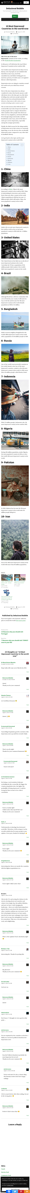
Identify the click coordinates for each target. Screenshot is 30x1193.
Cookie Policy (10, 1185)
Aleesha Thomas (6, 695)
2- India (8, 149)
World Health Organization (13, 60)
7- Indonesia (9, 158)
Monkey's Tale (5, 949)
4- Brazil (8, 153)
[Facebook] (9, 1191)
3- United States (10, 151)
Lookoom (4, 1088)
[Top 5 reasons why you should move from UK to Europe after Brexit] (7, 592)
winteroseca (5, 1030)
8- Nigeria (8, 160)
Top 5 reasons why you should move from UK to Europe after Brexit (6, 598)
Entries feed (5, 1172)
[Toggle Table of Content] (21, 145)
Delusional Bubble (15, 8)
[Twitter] (15, 1191)
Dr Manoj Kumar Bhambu (8, 662)
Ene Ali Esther (5, 981)
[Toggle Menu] (27, 19)
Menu (15, 16)
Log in (3, 1169)
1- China (8, 147)
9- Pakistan (9, 162)
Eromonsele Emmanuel (8, 726)
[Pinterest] (21, 1191)
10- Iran (8, 164)
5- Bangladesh (10, 154)
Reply (27, 672)
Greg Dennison (5, 861)
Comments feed (6, 1175)
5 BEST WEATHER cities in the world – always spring (7, 583)
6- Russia (8, 156)
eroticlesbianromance (7, 777)
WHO (10, 189)
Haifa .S (3, 822)
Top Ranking (15, 33)
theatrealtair (5, 1012)
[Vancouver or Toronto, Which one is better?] (20, 577)
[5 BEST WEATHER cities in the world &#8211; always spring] (7, 577)
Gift (26, 2)
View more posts (21, 620)
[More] (27, 1191)
